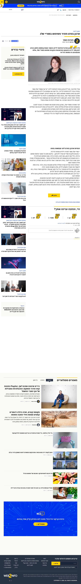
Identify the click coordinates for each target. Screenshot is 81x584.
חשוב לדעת (30, 565)
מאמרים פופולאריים (30, 558)
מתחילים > (20, 6)
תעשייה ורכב (7, 565)
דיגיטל (16, 561)
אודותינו (45, 565)
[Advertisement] (40, 23)
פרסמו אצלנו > (7, 567)
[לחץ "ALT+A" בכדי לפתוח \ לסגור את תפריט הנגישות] (6, 2)
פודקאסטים (7, 563)
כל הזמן (35, 380)
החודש (42, 380)
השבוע (49, 380)
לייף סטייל (16, 565)
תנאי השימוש (44, 561)
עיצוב (7, 558)
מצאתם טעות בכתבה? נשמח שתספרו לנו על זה (68, 202)
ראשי (44, 558)
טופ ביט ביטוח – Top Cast (30, 563)
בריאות (16, 558)
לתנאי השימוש (61, 223)
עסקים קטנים (7, 561)
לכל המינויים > (18, 74)
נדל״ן (16, 567)
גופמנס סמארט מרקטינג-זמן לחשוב (30, 561)
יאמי (16, 563)
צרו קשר (44, 563)
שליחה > (55, 563)
